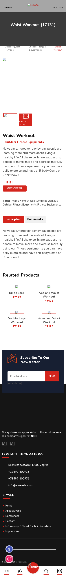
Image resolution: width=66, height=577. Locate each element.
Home (9, 505)
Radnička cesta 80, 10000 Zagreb (28, 465)
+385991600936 (18, 471)
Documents (35, 219)
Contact (11, 521)
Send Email (58, 7)
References (12, 516)
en (7, 571)
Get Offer (14, 188)
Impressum (12, 531)
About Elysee (13, 510)
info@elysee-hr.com (20, 485)
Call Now (8, 7)
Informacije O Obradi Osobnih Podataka (28, 526)
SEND (52, 376)
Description (13, 219)
